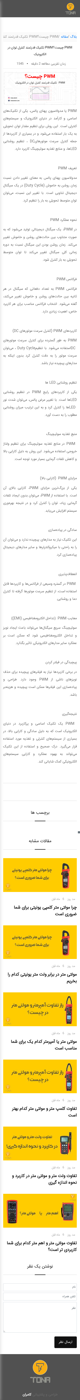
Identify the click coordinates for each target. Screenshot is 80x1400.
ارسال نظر (65, 1342)
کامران (27, 1395)
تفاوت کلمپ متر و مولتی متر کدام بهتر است (44, 1112)
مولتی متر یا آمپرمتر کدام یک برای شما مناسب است (44, 1045)
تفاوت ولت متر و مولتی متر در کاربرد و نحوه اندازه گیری (44, 1179)
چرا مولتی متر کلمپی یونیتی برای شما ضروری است (45, 911)
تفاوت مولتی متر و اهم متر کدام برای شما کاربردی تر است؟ (42, 1246)
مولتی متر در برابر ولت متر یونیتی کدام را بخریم (42, 978)
